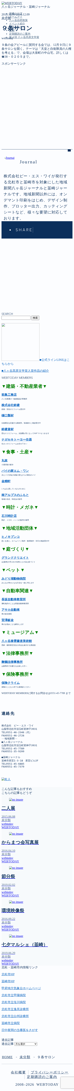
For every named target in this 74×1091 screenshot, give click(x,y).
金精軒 (6, 481)
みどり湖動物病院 (14, 578)
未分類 (6, 18)
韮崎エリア (16, 54)
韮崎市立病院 (11, 1023)
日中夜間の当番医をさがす (20, 1030)
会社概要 (18, 1072)
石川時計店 (9, 515)
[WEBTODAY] (12, 3)
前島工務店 (9, 394)
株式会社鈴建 (11, 405)
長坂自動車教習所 (14, 599)
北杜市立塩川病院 (14, 1002)
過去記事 (8, 1043)
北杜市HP (8, 974)
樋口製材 (8, 415)
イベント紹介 (17, 23)
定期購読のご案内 (19, 33)
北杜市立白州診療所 (15, 1016)
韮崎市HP (8, 981)
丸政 (5, 460)
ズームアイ (15, 16)
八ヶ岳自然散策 (18, 20)
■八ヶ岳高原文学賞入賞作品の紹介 (25, 370)
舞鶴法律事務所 (12, 661)
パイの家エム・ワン (15, 470)
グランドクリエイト (15, 557)
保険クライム (11, 682)
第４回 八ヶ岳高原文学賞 (24, 37)
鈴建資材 (8, 429)
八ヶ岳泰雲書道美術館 (17, 641)
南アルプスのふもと (15, 495)
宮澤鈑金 (8, 620)
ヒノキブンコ (11, 536)
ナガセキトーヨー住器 (17, 439)
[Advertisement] (37, 102)
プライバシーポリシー (49, 1072)
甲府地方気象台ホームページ (21, 988)
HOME (7, 1057)
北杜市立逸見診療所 (15, 1009)
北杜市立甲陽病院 (14, 995)
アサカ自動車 (11, 609)
